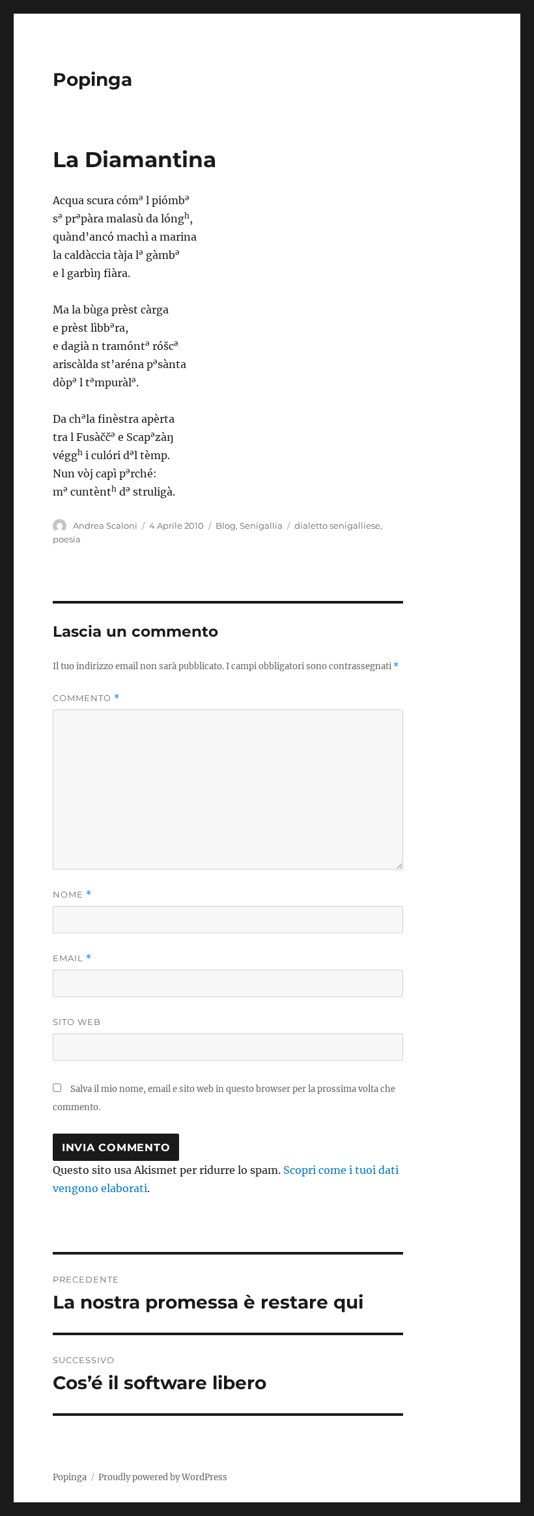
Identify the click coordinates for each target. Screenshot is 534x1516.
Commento (86, 698)
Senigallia (261, 525)
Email (72, 958)
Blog (226, 525)
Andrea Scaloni (105, 525)
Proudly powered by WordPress (162, 1477)
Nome (72, 894)
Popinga (92, 79)
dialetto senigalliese (337, 525)
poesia (67, 539)
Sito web (77, 1022)
